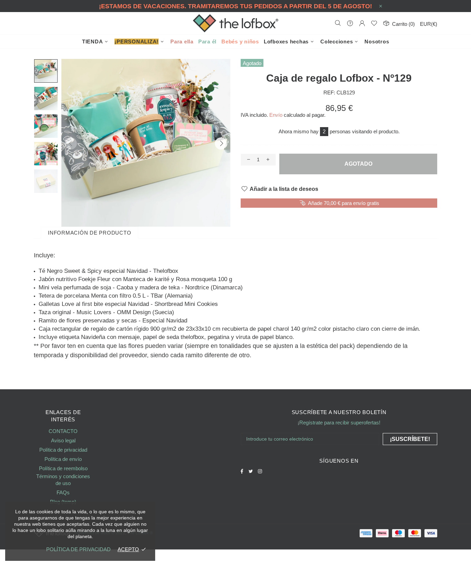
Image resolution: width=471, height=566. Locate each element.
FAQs (63, 492)
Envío (275, 115)
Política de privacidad (63, 450)
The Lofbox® (235, 23)
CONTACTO (63, 431)
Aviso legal (63, 440)
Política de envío (63, 459)
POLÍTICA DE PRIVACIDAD (78, 549)
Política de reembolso (63, 468)
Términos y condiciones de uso (63, 479)
